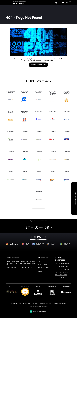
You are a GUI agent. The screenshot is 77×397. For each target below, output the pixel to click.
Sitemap (35, 303)
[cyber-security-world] (33, 244)
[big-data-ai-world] (48, 244)
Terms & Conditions (45, 303)
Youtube (63, 3)
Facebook (56, 3)
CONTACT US (41, 261)
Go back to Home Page (38, 64)
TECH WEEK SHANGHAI (61, 266)
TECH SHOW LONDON (61, 272)
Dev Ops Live (27, 244)
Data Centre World (67, 244)
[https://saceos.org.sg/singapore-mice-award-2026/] (12, 293)
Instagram (67, 3)
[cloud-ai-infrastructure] (7, 244)
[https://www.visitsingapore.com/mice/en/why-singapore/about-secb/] (38, 295)
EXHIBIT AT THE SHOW (44, 267)
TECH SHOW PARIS (60, 277)
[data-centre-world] (61, 244)
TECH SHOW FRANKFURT (62, 269)
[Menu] (70, 2)
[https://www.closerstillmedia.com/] (66, 293)
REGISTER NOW (42, 264)
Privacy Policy (27, 303)
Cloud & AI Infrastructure (14, 244)
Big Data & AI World (53, 244)
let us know (51, 60)
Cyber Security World (40, 244)
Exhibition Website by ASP (40, 311)
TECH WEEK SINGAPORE (62, 263)
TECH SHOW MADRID (61, 275)
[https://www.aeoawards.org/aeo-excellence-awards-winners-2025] (8, 293)
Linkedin (60, 3)
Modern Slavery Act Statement (38, 306)
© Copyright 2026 (16, 303)
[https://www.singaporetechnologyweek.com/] (38, 239)
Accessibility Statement (59, 303)
